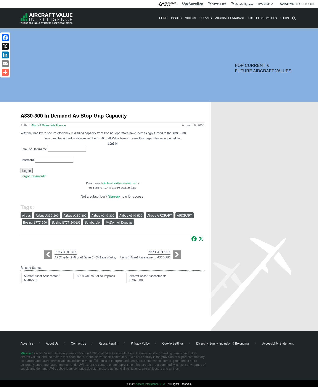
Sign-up (114, 196)
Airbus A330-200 (47, 215)
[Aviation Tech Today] (297, 4)
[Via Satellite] (192, 3)
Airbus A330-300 (75, 215)
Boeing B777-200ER (66, 222)
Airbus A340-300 (103, 215)
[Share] (5, 72)
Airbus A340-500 (130, 215)
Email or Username (34, 149)
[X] (201, 238)
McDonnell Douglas (119, 222)
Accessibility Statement (278, 343)
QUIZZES (205, 18)
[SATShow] (217, 4)
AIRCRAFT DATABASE (230, 18)
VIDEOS (190, 18)
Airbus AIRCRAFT (159, 215)
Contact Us (78, 343)
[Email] (5, 63)
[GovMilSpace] (242, 4)
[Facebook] (194, 238)
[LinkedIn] (5, 55)
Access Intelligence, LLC (150, 383)
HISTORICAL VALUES (262, 18)
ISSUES (176, 18)
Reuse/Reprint (108, 343)
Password (27, 160)
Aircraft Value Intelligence (48, 125)
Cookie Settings (173, 343)
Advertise (27, 343)
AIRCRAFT (184, 215)
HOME (163, 18)
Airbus (26, 215)
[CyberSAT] (266, 4)
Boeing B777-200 (35, 222)
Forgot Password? (33, 176)
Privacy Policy (140, 343)
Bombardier (93, 222)
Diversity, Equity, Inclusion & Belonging (222, 343)
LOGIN (284, 18)
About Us (52, 343)
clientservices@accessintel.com (119, 183)
